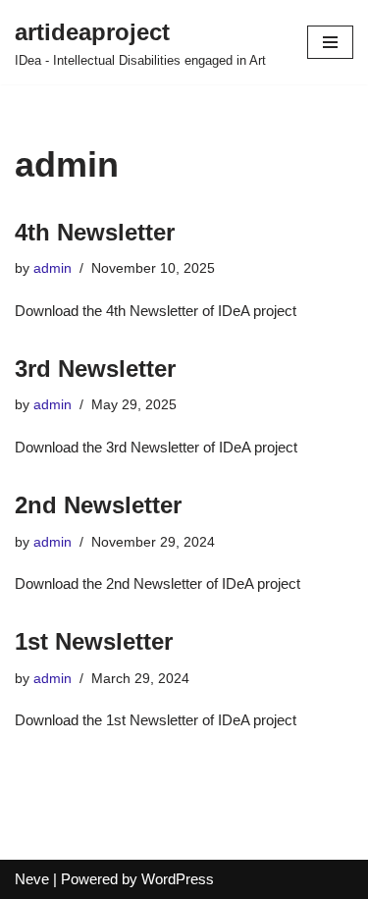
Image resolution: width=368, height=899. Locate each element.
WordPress (177, 879)
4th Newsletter (95, 232)
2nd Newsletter (98, 505)
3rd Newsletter (95, 368)
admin (52, 268)
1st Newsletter (94, 641)
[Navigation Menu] (330, 42)
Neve (32, 879)
